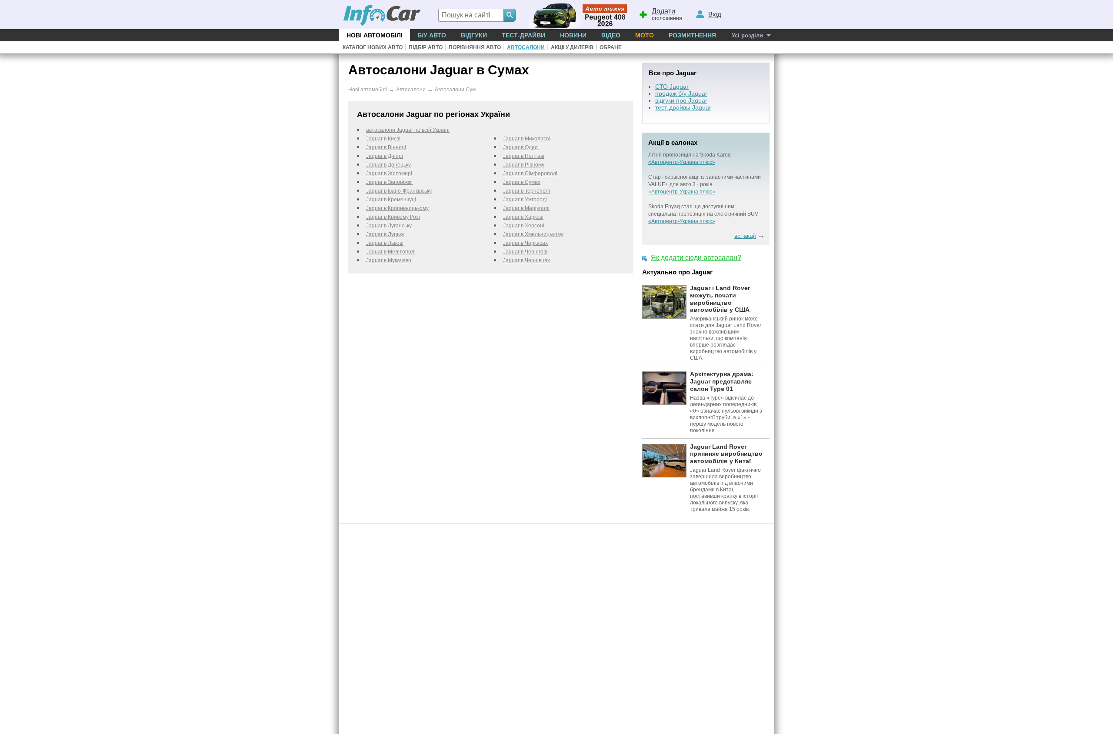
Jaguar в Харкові (523, 217)
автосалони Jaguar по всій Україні (408, 130)
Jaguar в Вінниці (386, 147)
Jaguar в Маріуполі (526, 208)
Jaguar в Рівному (523, 165)
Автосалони (526, 47)
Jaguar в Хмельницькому (533, 234)
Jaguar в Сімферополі (530, 173)
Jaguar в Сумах (521, 182)
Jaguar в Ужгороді (525, 200)
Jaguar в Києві (383, 139)
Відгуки (474, 35)
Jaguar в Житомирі (389, 173)
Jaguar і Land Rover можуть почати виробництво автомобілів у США (720, 298)
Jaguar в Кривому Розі (393, 217)
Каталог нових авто (373, 47)
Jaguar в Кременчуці (391, 200)
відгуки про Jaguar (681, 100)
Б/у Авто (431, 35)
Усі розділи (747, 35)
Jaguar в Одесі (521, 147)
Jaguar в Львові (384, 243)
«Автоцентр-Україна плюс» (681, 162)
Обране (611, 47)
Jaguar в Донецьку (388, 165)
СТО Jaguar (672, 86)
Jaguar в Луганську (389, 226)
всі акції (745, 235)
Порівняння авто (475, 47)
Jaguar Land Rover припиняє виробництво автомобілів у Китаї (726, 454)
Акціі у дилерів (572, 47)
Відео (610, 35)
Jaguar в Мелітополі (391, 252)
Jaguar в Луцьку (385, 234)
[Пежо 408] (575, 14)
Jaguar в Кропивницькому (397, 208)
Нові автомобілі (375, 35)
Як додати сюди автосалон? (696, 257)
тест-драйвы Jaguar (683, 107)
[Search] (509, 15)
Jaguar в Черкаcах (525, 243)
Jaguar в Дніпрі (384, 156)
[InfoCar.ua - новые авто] (382, 16)
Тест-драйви (523, 35)
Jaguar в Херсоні (523, 226)
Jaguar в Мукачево (388, 260)
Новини (573, 35)
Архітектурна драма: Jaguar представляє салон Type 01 (721, 381)
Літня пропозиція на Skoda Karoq (689, 155)
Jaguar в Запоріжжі (389, 182)
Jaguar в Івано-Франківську (399, 191)
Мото (644, 35)
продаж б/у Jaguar (681, 93)
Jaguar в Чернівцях (526, 260)
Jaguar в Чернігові (525, 252)
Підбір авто (426, 47)
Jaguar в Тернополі (526, 191)
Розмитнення (692, 35)
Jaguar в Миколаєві (526, 139)
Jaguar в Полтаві (523, 156)
